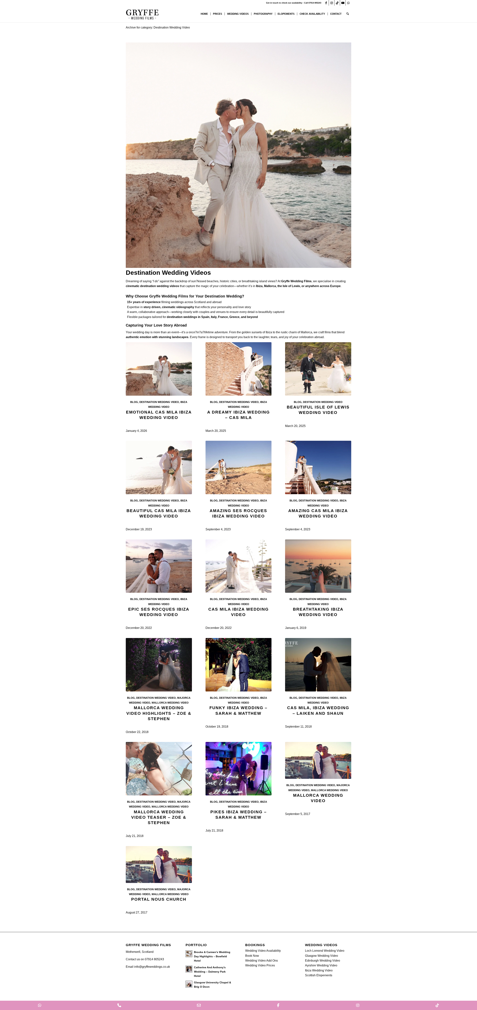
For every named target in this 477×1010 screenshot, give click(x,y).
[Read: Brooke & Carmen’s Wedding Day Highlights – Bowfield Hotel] (189, 953)
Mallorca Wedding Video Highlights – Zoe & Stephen (158, 713)
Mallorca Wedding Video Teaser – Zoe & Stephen (158, 817)
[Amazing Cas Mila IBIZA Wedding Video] (318, 467)
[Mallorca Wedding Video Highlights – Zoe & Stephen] (159, 664)
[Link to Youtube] (342, 3)
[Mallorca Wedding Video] (318, 760)
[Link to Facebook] (326, 3)
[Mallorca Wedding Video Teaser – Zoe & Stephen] (159, 768)
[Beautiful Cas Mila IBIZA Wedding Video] (159, 467)
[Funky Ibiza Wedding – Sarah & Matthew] (239, 664)
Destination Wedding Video (159, 401)
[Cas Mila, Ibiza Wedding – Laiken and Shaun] (318, 664)
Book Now (252, 955)
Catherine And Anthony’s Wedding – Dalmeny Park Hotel (210, 971)
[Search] (347, 14)
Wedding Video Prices (260, 965)
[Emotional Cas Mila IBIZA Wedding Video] (159, 369)
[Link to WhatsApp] (348, 3)
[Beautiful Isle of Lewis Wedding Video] (318, 369)
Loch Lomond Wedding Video (324, 950)
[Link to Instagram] (331, 3)
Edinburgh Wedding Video (322, 960)
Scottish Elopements (318, 975)
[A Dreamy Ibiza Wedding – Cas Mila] (239, 369)
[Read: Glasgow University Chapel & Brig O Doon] (189, 984)
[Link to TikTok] (337, 3)
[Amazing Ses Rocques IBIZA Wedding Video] (239, 467)
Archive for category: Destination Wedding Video (158, 27)
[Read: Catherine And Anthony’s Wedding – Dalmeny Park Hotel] (189, 969)
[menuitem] (204, 14)
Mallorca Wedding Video (170, 702)
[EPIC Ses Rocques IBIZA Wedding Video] (159, 566)
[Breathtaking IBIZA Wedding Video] (318, 566)
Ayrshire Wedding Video (321, 965)
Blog (134, 401)
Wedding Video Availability (263, 950)
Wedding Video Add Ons (261, 960)
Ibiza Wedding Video (319, 970)
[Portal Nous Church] (159, 864)
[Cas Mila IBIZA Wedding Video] (239, 566)
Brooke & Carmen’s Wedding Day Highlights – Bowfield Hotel (212, 956)
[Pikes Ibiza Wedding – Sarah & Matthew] (239, 768)
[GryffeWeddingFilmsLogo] (142, 14)
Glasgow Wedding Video (321, 955)
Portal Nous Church (158, 899)
